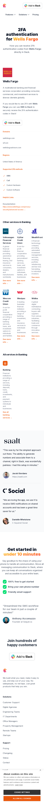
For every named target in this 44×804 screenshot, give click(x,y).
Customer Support (11, 702)
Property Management (13, 726)
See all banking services (7, 415)
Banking (6, 370)
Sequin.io (27, 622)
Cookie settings (22, 792)
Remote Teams (9, 730)
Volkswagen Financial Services (8, 240)
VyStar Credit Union (20, 240)
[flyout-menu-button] (11, 14)
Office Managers (10, 721)
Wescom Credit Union (7, 301)
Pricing (36, 14)
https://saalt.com (19, 477)
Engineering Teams (11, 712)
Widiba (35, 298)
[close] (40, 770)
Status (5, 758)
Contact (6, 762)
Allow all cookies (22, 798)
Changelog (7, 753)
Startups (6, 735)
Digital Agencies (10, 707)
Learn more (19, 785)
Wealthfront (37, 237)
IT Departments (10, 716)
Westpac (21, 298)
